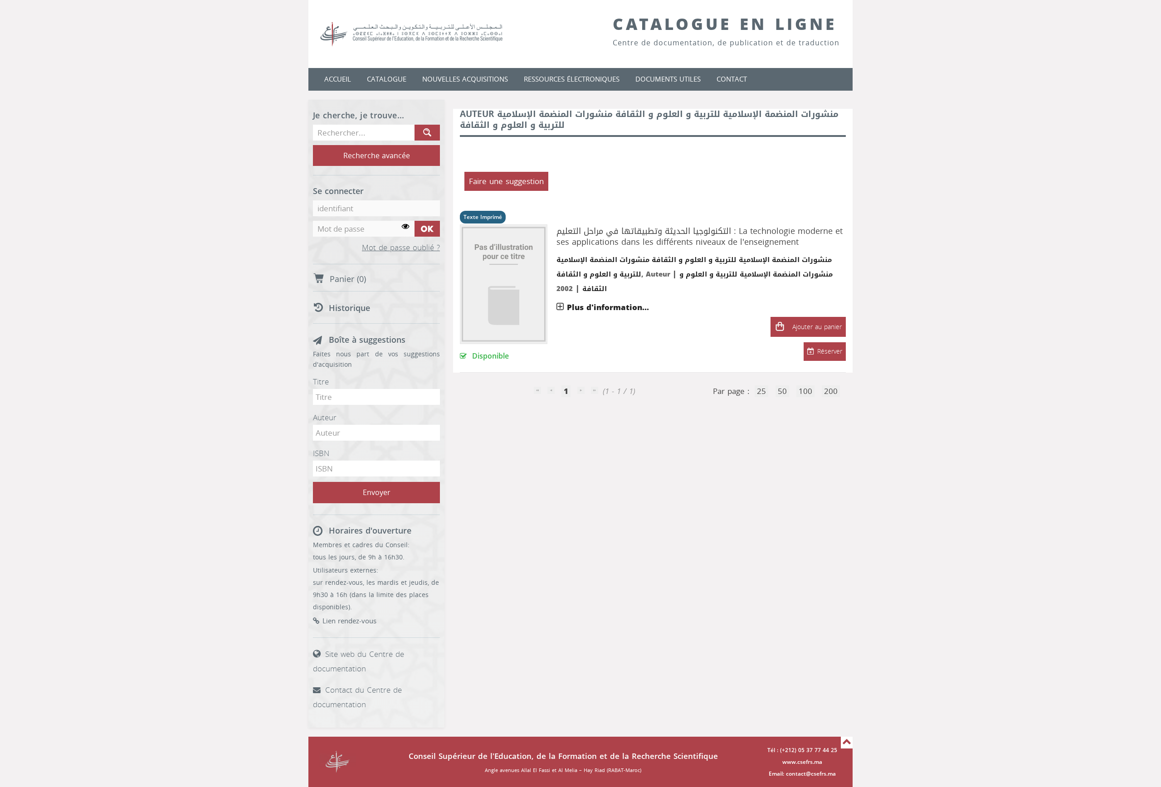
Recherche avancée (376, 156)
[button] (780, 327)
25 (761, 391)
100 (805, 391)
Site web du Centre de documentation (358, 661)
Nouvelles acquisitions (465, 79)
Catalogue (386, 79)
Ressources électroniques (572, 79)
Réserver (829, 351)
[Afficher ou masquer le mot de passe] (406, 227)
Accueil (337, 79)
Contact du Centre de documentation (357, 697)
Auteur (325, 417)
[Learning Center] (420, 34)
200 (831, 391)
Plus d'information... (608, 307)
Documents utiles (668, 79)
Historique (349, 308)
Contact (732, 79)
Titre (321, 381)
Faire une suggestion (506, 181)
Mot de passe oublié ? (401, 248)
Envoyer (376, 493)
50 (782, 391)
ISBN (321, 453)
